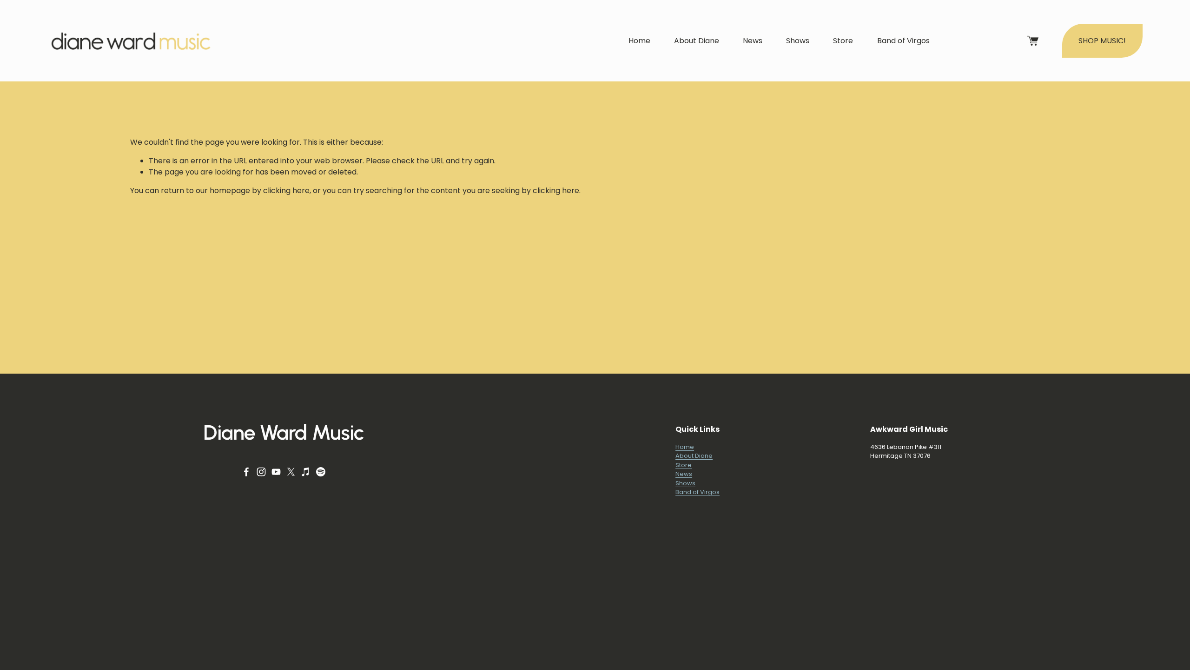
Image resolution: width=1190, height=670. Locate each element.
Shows (797, 40)
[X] (291, 471)
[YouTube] (276, 471)
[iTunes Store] (306, 471)
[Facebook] (246, 471)
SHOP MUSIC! (1102, 40)
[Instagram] (261, 471)
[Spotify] (320, 471)
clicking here (286, 190)
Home (639, 40)
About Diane (696, 40)
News (752, 40)
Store (843, 40)
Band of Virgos (903, 40)
